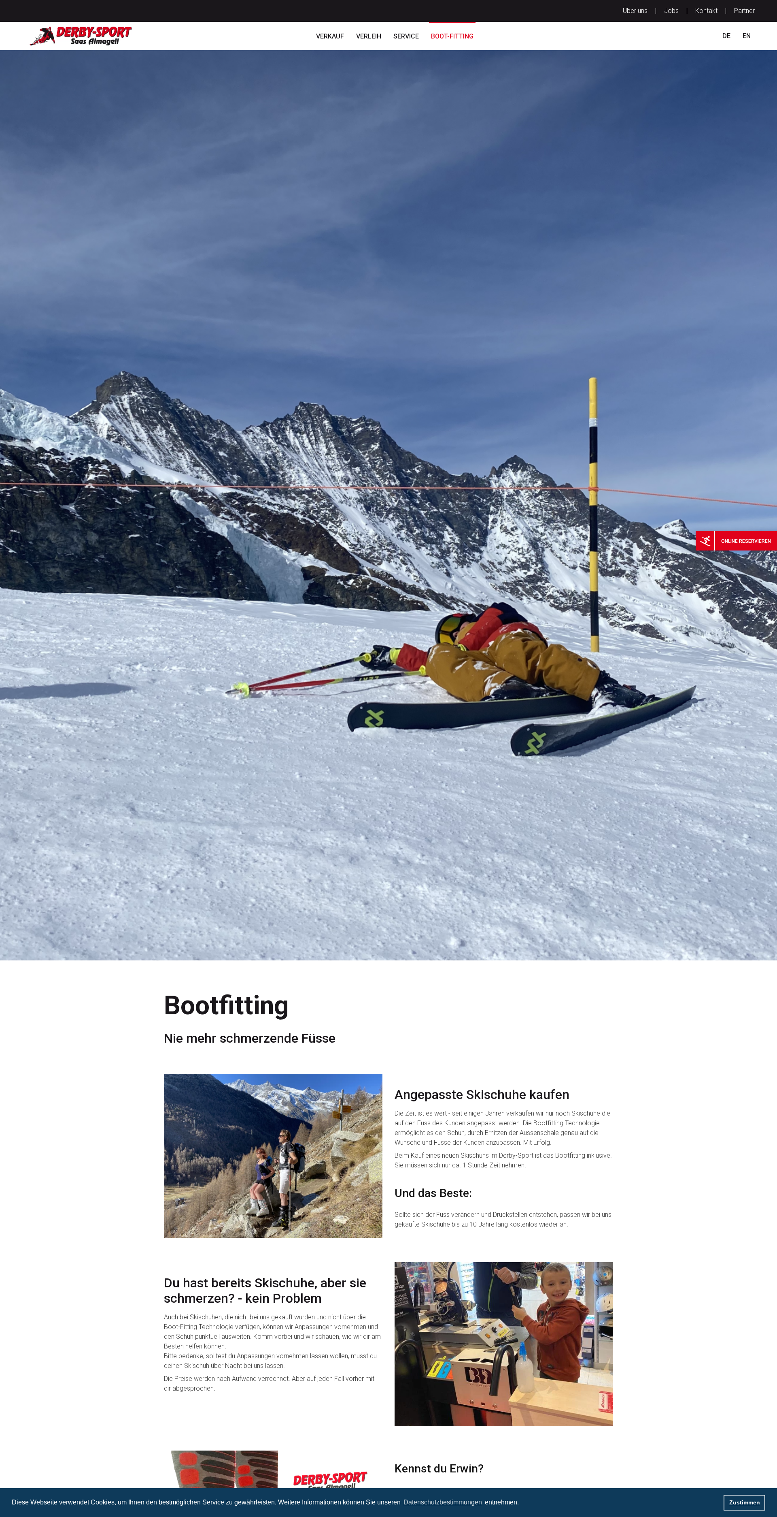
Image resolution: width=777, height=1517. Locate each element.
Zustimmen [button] (744, 1502)
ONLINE (730, 541)
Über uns (635, 11)
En (747, 36)
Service (406, 36)
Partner (744, 11)
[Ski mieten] (705, 541)
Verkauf (330, 36)
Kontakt (706, 11)
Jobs (671, 11)
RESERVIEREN (755, 541)
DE (726, 36)
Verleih (368, 36)
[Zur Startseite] (88, 36)
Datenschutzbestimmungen (442, 1502)
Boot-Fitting (452, 36)
